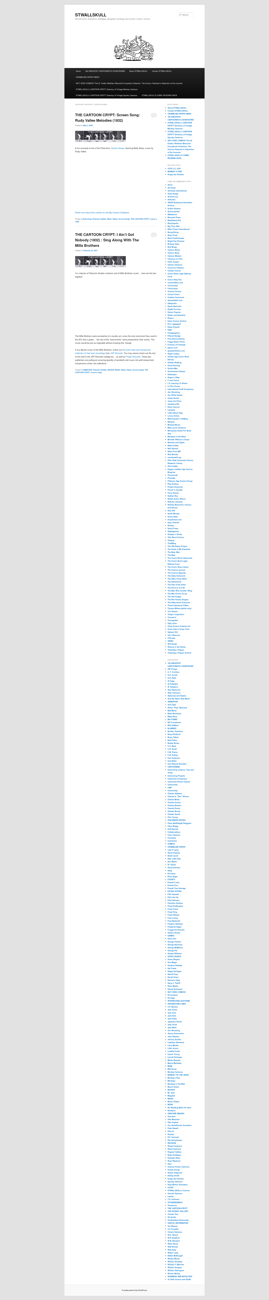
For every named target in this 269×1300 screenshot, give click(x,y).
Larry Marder (173, 1045)
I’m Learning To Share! (177, 383)
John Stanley (173, 1036)
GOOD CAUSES (174, 956)
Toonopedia (173, 620)
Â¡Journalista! (174, 211)
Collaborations (174, 832)
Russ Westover (174, 1160)
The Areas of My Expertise (179, 549)
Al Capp (171, 681)
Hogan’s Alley (174, 377)
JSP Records (116, 353)
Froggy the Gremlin (176, 929)
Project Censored (175, 487)
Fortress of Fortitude (176, 344)
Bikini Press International (179, 229)
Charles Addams (175, 793)
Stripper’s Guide (175, 534)
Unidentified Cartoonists (178, 1220)
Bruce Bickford (174, 734)
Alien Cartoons (174, 692)
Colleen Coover (174, 270)
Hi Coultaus (173, 995)
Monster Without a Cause (178, 439)
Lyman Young (173, 1054)
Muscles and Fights (176, 442)
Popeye (171, 1134)
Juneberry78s (173, 404)
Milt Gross (172, 1069)
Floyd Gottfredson (175, 906)
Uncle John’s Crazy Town (179, 629)
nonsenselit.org (174, 457)
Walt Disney (173, 1246)
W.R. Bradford (174, 1237)
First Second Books (176, 338)
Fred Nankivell (174, 921)
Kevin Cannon (174, 407)
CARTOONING (174, 766)
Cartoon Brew (173, 252)
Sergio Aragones (175, 1172)
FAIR (170, 330)
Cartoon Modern (175, 256)
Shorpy (171, 525)
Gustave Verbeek (175, 965)
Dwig (170, 870)
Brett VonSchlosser (176, 238)
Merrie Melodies (174, 1063)
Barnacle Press (174, 217)
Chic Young (173, 817)
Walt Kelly (172, 1249)
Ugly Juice (172, 623)
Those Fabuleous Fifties (178, 605)
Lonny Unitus (173, 415)
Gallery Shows (174, 932)
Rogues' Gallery (174, 1152)
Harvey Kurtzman (175, 989)
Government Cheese (176, 371)
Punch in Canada (175, 489)
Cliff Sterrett (173, 829)
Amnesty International (177, 190)
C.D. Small (172, 749)
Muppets (171, 1095)
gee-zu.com (173, 347)
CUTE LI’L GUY (174, 168)
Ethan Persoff (173, 327)
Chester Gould (174, 814)
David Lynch (173, 855)
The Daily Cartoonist (176, 575)
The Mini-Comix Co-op (177, 593)
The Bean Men (174, 552)
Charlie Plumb (174, 808)
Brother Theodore (175, 731)
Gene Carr (172, 938)
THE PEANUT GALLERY (178, 1211)
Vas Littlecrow (174, 635)
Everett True (173, 885)
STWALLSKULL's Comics (179, 1190)
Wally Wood (173, 1243)
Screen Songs (124, 219)
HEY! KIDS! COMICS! (177, 992)
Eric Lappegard (174, 324)
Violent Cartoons (175, 1232)
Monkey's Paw (174, 1077)
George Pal (172, 950)
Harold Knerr (173, 977)
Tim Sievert (173, 611)
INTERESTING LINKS (177, 1003)
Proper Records (133, 356)
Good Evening (174, 365)
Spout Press (173, 528)
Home (78, 71)
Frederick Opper (175, 926)
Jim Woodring (174, 392)
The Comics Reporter (177, 572)
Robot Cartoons (174, 1149)
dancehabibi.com (175, 300)
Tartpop (171, 540)
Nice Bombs (173, 454)
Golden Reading (175, 362)
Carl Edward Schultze (177, 763)
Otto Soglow (173, 1122)
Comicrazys (173, 285)
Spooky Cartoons (175, 1181)
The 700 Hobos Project (177, 546)
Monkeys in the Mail (176, 1083)
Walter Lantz (173, 1252)
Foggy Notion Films (176, 341)
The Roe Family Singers (178, 599)
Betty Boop (87, 219)
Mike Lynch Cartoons (177, 427)
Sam (169, 1163)
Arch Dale (172, 704)
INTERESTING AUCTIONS (179, 1000)
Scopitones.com (175, 519)
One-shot (171, 1116)
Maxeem (171, 421)
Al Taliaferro (173, 686)
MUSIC (117, 370)
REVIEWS (172, 1143)
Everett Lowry (173, 882)
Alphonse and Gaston (177, 695)
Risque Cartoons (175, 1146)
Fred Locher (173, 918)
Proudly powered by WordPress (134, 1290)
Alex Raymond (174, 689)
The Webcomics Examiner (179, 602)
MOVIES (111, 370)
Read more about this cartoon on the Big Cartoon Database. (102, 212)
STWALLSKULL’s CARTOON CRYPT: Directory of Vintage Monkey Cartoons (107, 89)
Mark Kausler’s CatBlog (178, 418)
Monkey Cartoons (175, 1072)
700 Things (172, 669)
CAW (170, 787)
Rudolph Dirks (174, 1158)
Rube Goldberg (174, 1155)
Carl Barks (172, 761)
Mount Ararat (173, 1086)
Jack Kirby (172, 1018)
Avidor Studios (174, 208)
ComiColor (172, 840)
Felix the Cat (173, 897)
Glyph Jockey (173, 353)
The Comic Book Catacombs (180, 558)
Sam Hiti (171, 510)
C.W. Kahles (173, 755)
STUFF (170, 1187)
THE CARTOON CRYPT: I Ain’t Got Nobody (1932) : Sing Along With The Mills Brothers (107, 240)
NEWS (170, 1104)
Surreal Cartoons (175, 1193)
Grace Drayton (174, 959)
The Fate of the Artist (177, 584)
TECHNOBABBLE (175, 1202)
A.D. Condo (173, 675)
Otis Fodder (173, 466)
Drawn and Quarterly (176, 315)
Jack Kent (172, 1015)
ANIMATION (87, 370)
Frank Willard (173, 915)
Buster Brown (173, 743)
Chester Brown (174, 811)
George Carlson (174, 941)
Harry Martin (173, 986)
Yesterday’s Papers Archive (179, 652)
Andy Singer (173, 193)
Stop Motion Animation (178, 1184)
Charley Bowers (174, 805)
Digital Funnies (174, 309)
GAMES (171, 935)
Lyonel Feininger (175, 1057)
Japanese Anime (175, 1021)
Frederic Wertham (175, 923)
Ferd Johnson (174, 900)
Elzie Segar (173, 876)
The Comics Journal (176, 570)
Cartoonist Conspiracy (177, 778)
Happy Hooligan (174, 971)
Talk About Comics (176, 537)
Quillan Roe (173, 495)
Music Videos (112, 219)
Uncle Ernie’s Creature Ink (179, 626)
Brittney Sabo (173, 244)
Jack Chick (172, 1009)
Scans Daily (173, 516)
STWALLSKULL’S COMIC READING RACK (159, 95)
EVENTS (171, 879)
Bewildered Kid (174, 220)
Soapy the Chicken (176, 174)
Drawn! (171, 318)
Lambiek (171, 410)
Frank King (172, 912)
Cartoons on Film (175, 258)
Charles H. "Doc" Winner (178, 796)
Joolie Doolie (173, 398)
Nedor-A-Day (173, 445)
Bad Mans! (172, 710)
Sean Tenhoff (173, 522)
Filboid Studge (174, 335)
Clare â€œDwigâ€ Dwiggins (179, 823)
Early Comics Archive (177, 321)
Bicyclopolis (173, 223)
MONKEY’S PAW (175, 171)
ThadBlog (172, 543)
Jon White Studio (175, 395)
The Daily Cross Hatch (177, 578)
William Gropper (175, 1267)
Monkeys (171, 1080)
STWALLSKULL (90, 15)
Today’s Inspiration (176, 614)
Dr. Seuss (172, 864)
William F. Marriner (176, 1264)
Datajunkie (172, 303)
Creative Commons (176, 297)
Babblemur (172, 214)
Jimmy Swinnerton (176, 1033)
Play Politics (173, 484)
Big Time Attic (174, 226)
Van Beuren (173, 1226)
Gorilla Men (173, 368)
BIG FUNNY (173, 719)
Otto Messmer (174, 1119)
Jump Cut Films (174, 401)
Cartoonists (173, 784)
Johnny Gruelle (174, 1039)
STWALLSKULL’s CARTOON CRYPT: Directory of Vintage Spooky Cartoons (106, 95)
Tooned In (172, 617)
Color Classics (174, 835)
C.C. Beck (172, 746)
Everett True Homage (177, 888)
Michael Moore (174, 424)
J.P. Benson (173, 1006)
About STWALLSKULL (138, 71)
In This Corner (174, 386)
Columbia (172, 838)
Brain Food (172, 235)
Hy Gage (171, 998)
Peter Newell (173, 1128)
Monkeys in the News (177, 436)
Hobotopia (172, 374)
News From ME (174, 451)
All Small (172, 187)
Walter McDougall (175, 1255)
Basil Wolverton (174, 713)
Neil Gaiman (173, 448)
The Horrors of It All (176, 587)
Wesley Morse (174, 1258)
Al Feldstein (173, 684)
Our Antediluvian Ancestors (180, 1125)
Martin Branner (174, 1060)
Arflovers (171, 199)
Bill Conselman (174, 722)
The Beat (171, 555)
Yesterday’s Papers (176, 649)
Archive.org (173, 196)
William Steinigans (176, 1270)
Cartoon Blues (174, 250)
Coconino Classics (176, 267)
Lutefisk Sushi (174, 1051)
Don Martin (172, 861)
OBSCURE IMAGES (176, 1113)
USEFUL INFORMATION (178, 1223)
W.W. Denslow (174, 1240)
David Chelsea (174, 852)
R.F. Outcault (173, 1137)
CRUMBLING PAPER (176, 846)
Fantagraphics (174, 333)
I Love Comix (173, 380)
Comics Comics (174, 291)
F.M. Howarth (173, 894)
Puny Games (173, 493)
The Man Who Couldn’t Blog (180, 590)
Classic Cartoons (175, 264)
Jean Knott (172, 1024)
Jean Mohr (172, 1027)
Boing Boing (173, 232)
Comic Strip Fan (175, 279)
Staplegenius (173, 531)
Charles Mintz (173, 799)
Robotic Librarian (175, 501)
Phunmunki (173, 475)
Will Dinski (172, 644)
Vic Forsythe (173, 1229)
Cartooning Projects (176, 775)
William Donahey (175, 1261)
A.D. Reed (172, 678)
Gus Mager (172, 962)
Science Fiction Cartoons (178, 1166)
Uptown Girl (173, 632)
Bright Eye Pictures (176, 241)
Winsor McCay (174, 1273)
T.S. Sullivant (173, 1199)
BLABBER (172, 728)
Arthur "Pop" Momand (177, 707)
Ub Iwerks (172, 1217)
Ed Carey (171, 873)
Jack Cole (172, 1012)
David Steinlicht (174, 306)
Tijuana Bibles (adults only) (179, 608)
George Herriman (175, 944)
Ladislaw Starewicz (176, 1042)
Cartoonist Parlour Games (179, 781)
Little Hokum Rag (175, 412)
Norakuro (172, 1110)
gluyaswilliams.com (176, 350)
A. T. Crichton (173, 672)
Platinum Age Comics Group (180, 481)
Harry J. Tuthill (174, 983)
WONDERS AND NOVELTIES (180, 1276)
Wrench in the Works (177, 647)
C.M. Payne (172, 752)
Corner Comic (174, 294)
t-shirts (171, 1196)
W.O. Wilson (173, 1235)
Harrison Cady (174, 980)
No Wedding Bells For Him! (179, 1107)
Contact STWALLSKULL (162, 71)
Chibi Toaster (173, 261)
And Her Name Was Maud (179, 698)
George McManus (175, 947)
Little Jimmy (173, 1048)
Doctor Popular (174, 312)
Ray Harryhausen (175, 1140)
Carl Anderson (174, 758)
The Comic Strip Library (178, 567)
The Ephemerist (174, 581)
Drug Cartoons (174, 867)
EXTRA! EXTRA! (175, 891)
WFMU (170, 641)
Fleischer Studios (99, 219)
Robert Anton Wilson (177, 498)
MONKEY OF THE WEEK (178, 1075)
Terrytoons (172, 1205)
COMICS (171, 843)
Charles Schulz (174, 802)
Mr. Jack (171, 1092)
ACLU (170, 184)
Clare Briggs (173, 826)
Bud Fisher (172, 740)
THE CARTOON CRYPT (140, 219)
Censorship (173, 790)
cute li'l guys (173, 849)
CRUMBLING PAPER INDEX (87, 77)
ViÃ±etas (171, 638)
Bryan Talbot (173, 737)
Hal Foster (172, 968)
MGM (170, 1066)
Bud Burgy (172, 247)
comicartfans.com (175, 282)
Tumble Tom (173, 1214)
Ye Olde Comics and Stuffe (179, 1279)
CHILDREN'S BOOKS (177, 820)
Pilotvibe (171, 478)
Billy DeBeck (173, 725)
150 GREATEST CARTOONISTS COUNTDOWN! (105, 71)
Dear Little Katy (174, 858)
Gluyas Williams (175, 953)
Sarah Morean (174, 513)
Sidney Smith (173, 1175)
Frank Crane (173, 909)
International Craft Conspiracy (180, 389)
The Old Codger (174, 596)
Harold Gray (173, 974)
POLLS (171, 1131)
